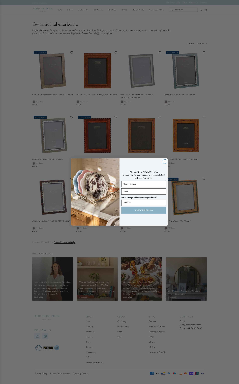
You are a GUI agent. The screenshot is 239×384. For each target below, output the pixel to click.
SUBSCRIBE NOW (144, 210)
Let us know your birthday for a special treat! (139, 197)
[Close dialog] (165, 161)
